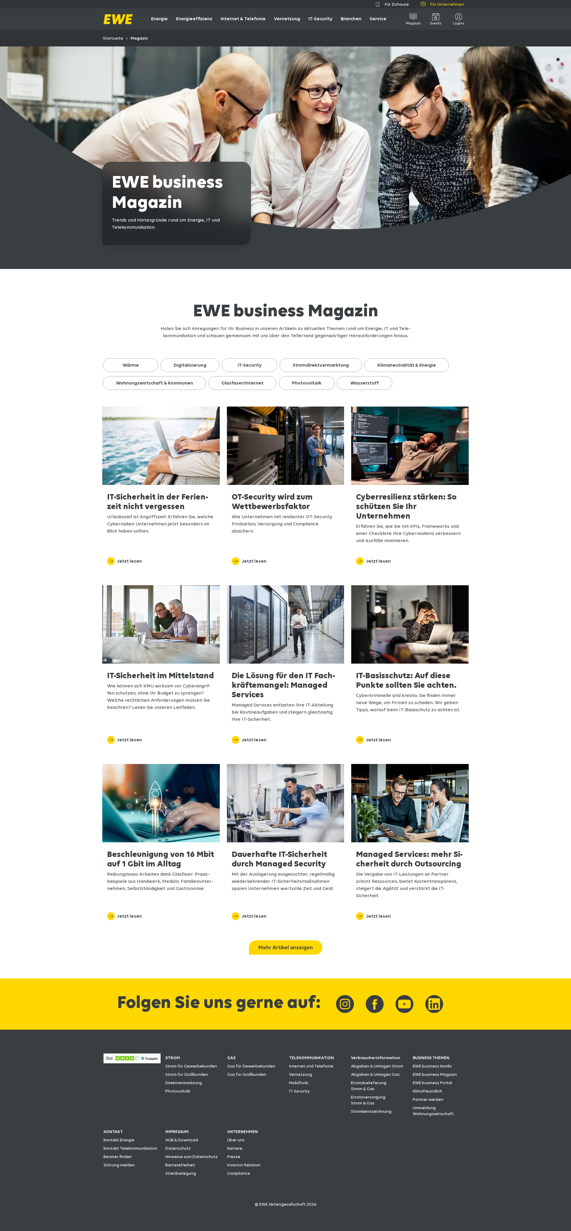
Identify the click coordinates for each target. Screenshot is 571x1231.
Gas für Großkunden (246, 1074)
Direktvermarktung (183, 1082)
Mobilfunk (298, 1082)
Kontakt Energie (118, 1139)
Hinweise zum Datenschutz (191, 1156)
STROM (172, 1057)
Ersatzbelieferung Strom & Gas (368, 1085)
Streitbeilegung (180, 1173)
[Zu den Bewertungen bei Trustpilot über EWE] (132, 1062)
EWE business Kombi (432, 1066)
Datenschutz (178, 1148)
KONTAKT (113, 1131)
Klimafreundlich (427, 1091)
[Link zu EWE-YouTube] (404, 1004)
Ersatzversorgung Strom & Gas (368, 1100)
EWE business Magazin (435, 1074)
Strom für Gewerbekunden (191, 1066)
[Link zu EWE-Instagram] (345, 1004)
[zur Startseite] (118, 19)
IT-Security (299, 1091)
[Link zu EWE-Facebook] (375, 1004)
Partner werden (428, 1099)
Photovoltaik (177, 1091)
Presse (233, 1156)
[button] (130, 365)
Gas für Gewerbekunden (251, 1066)
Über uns (235, 1139)
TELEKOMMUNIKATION (311, 1057)
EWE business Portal (432, 1082)
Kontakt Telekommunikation (130, 1148)
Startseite (113, 38)
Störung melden (119, 1164)
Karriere (234, 1148)
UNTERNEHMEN (242, 1131)
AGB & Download (181, 1139)
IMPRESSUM (177, 1131)
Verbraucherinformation (375, 1057)
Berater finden (117, 1156)
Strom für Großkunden (186, 1074)
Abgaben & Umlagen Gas (375, 1074)
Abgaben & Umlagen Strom (377, 1066)
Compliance (238, 1173)
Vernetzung (300, 1074)
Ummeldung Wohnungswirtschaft (433, 1110)
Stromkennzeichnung (371, 1111)
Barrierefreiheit (180, 1164)
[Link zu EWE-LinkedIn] (434, 1004)
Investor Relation (244, 1164)
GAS (231, 1057)
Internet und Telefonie (311, 1066)
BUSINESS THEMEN (431, 1057)
